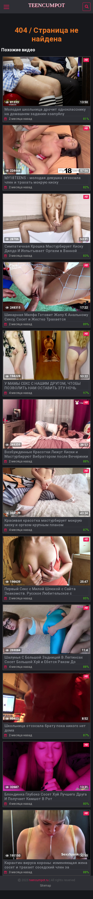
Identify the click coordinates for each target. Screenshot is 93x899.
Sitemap (45, 885)
